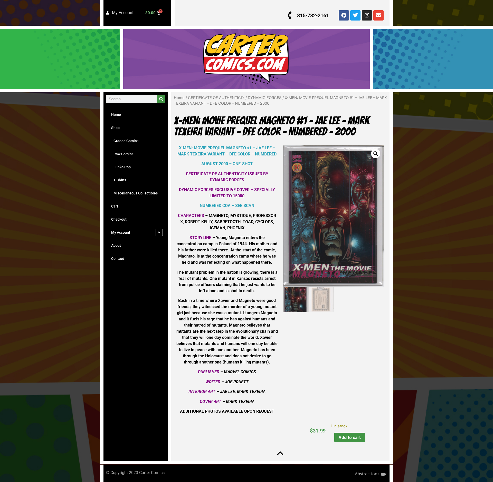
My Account (120, 232)
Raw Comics (122, 154)
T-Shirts (118, 180)
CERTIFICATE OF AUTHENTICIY (216, 97)
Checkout (119, 219)
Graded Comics (124, 141)
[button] (375, 153)
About (116, 245)
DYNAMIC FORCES (264, 97)
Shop (115, 128)
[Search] (161, 99)
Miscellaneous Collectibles (134, 193)
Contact (117, 259)
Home (116, 115)
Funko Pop (121, 167)
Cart (114, 206)
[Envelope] (378, 15)
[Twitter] (355, 15)
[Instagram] (367, 15)
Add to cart (349, 437)
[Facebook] (344, 15)
